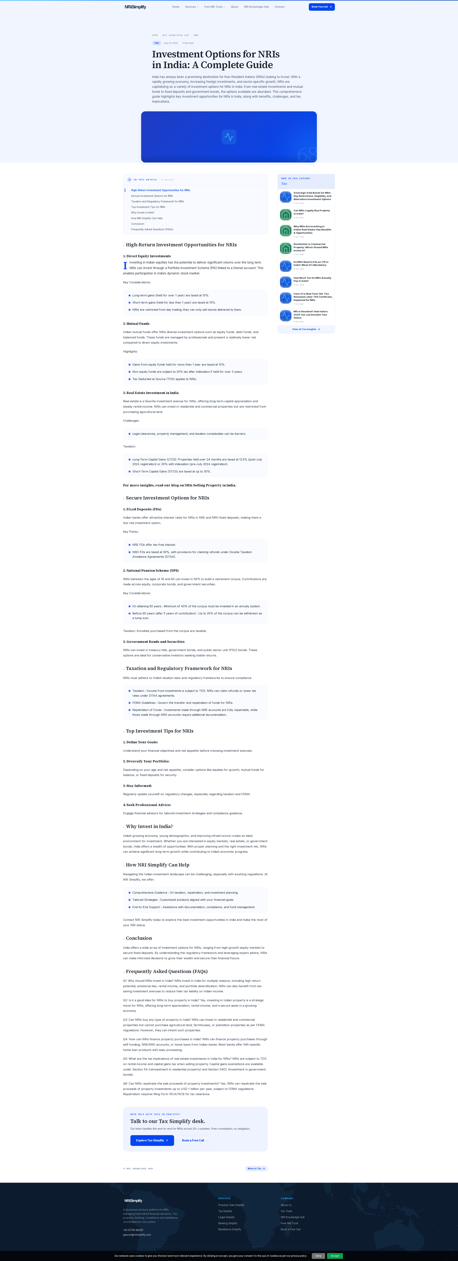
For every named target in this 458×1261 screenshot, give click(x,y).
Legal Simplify (226, 1217)
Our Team (286, 1211)
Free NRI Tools (213, 6)
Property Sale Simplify (231, 1204)
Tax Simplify (225, 1211)
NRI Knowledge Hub (256, 6)
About (234, 6)
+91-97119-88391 (133, 1230)
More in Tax (254, 1168)
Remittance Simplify (229, 1229)
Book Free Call (320, 6)
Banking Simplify (227, 1223)
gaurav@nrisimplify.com (137, 1234)
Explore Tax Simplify (150, 1140)
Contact (279, 6)
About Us (286, 1204)
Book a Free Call (193, 1140)
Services (190, 6)
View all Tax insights (304, 329)
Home (175, 6)
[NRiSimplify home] (135, 7)
